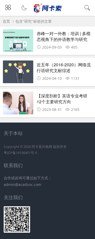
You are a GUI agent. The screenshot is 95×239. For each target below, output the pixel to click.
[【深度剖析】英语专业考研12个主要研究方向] (18, 103)
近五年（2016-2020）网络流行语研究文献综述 (64, 67)
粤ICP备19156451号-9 (20, 153)
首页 (6, 21)
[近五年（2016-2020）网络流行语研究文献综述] (18, 72)
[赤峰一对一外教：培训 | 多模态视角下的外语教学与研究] (18, 41)
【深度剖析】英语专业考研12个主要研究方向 (62, 99)
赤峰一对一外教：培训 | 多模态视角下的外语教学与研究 (64, 36)
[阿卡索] (48, 12)
